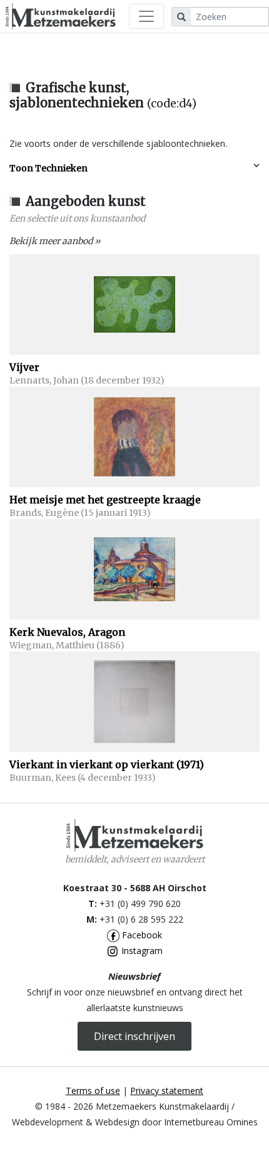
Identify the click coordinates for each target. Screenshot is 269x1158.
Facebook (140, 935)
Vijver (24, 367)
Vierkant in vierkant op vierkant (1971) (106, 764)
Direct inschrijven (134, 1036)
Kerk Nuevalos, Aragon (67, 632)
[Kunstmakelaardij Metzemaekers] (60, 16)
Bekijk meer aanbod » (55, 241)
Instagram (141, 951)
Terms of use (93, 1090)
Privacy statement (166, 1090)
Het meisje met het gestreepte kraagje (105, 499)
